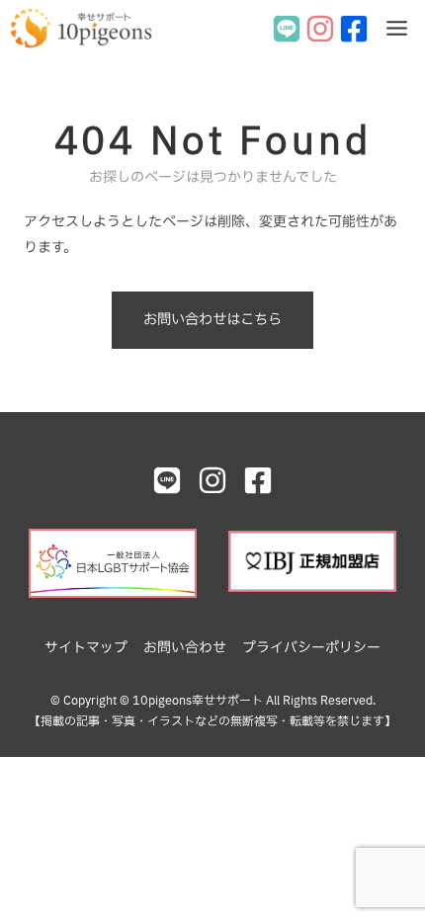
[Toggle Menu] (397, 28)
